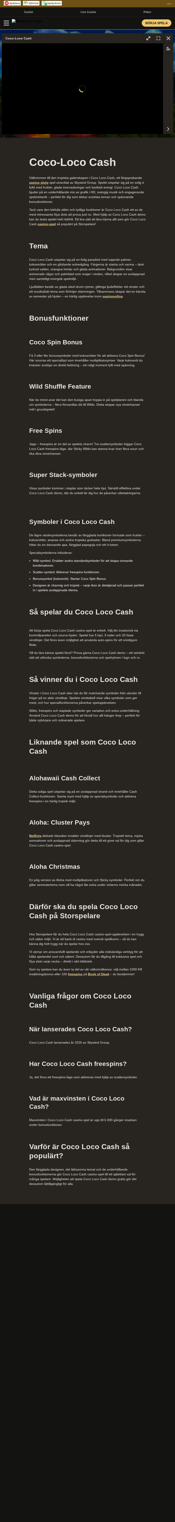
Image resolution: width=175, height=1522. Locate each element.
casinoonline (113, 296)
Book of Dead (98, 974)
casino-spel (47, 224)
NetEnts (35, 836)
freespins (75, 974)
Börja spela (156, 23)
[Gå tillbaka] (168, 38)
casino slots (38, 182)
